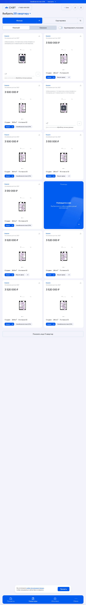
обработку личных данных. (24, 78)
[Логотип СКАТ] (10, 7)
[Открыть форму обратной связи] (63, 205)
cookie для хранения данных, (35, 588)
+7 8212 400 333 (23, 7)
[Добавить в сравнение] (39, 36)
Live (67, 8)
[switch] (71, 28)
